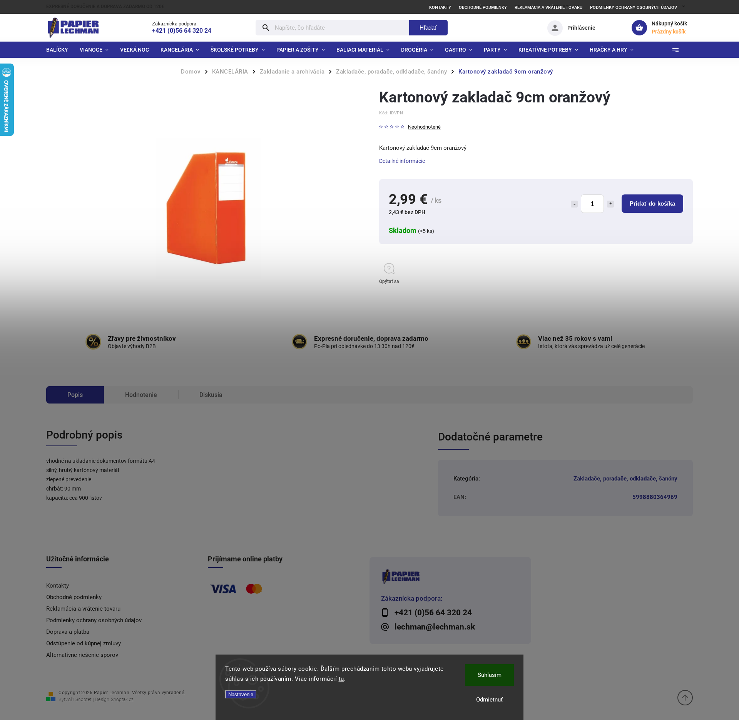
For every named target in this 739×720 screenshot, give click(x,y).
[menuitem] (60, 50)
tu (341, 678)
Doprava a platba (67, 631)
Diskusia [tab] (210, 395)
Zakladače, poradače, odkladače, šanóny (625, 478)
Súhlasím (490, 674)
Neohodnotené (424, 127)
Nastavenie (240, 694)
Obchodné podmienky (483, 7)
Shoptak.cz (122, 699)
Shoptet (83, 699)
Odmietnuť (489, 699)
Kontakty (440, 7)
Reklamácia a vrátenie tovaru (548, 7)
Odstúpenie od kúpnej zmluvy (83, 643)
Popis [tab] (75, 395)
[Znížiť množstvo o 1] (574, 204)
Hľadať (428, 27)
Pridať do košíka (652, 203)
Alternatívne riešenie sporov (82, 654)
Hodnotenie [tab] (141, 395)
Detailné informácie (402, 161)
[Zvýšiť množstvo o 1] (610, 204)
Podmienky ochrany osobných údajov (633, 7)
